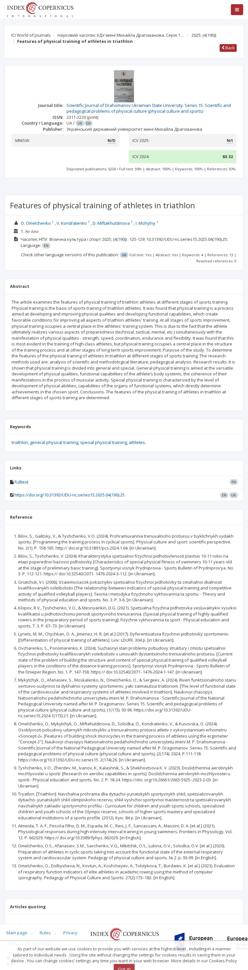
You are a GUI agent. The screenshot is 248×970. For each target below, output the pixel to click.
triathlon (20, 442)
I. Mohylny (145, 223)
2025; (203, 35)
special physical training (103, 442)
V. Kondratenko (72, 223)
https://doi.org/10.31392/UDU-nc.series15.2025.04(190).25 (70, 495)
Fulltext (21, 482)
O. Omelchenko (36, 223)
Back (229, 48)
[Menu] (237, 9)
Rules (45, 933)
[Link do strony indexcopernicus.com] (124, 935)
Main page (16, 933)
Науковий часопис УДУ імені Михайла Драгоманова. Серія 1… (120, 35)
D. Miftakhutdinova (111, 223)
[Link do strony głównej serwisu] (40, 9)
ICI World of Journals (31, 35)
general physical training (54, 442)
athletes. (137, 442)
